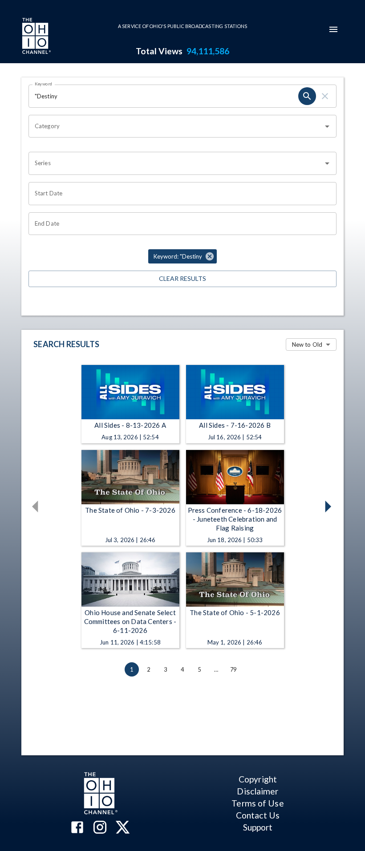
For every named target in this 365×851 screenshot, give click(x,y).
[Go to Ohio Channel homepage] (36, 37)
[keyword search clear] (325, 96)
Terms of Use (257, 803)
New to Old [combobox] (307, 344)
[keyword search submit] (307, 96)
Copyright (258, 779)
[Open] (327, 126)
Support (258, 827)
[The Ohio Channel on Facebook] (77, 828)
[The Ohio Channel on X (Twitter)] (122, 828)
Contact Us (258, 815)
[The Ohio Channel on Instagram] (100, 828)
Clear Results (182, 278)
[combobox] (175, 126)
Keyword (44, 83)
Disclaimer (257, 791)
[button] (182, 256)
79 (233, 669)
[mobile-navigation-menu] (333, 29)
